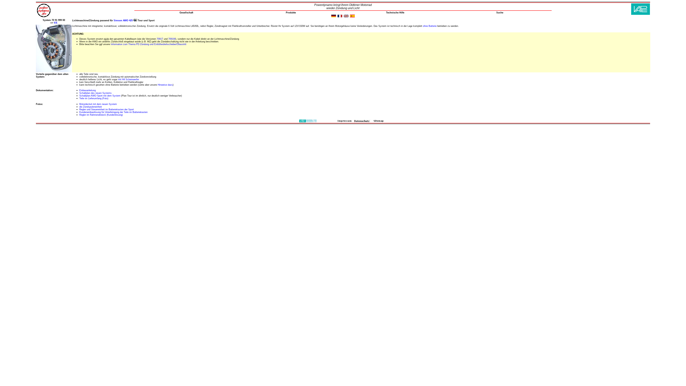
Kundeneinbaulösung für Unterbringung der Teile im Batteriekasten (113, 112)
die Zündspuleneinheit (90, 106)
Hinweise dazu (165, 84)
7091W (171, 39)
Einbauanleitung (87, 90)
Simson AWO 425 (123, 20)
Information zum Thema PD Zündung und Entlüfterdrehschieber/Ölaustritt (148, 44)
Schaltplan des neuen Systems (95, 93)
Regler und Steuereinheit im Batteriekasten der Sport (106, 109)
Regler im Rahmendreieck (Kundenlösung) (101, 114)
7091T (160, 39)
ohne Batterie (430, 26)
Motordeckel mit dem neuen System (98, 104)
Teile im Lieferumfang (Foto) (93, 98)
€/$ (55, 22)
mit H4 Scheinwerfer (128, 79)
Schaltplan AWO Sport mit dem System (99, 95)
